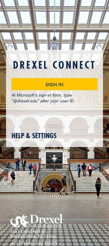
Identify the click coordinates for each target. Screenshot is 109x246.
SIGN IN (54, 84)
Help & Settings (34, 136)
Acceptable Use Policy (34, 242)
